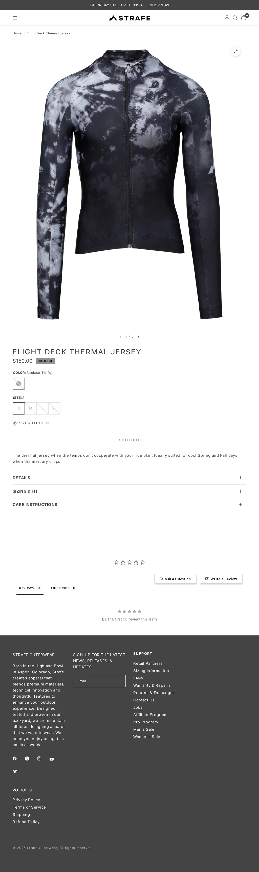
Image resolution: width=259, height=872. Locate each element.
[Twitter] (30, 758)
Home (17, 33)
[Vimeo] (18, 771)
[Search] (235, 18)
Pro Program (145, 722)
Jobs (138, 707)
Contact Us (144, 700)
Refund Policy (26, 821)
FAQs (138, 678)
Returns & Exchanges (154, 692)
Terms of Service (29, 807)
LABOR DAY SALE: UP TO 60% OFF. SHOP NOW (129, 5)
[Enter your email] (121, 681)
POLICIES (22, 790)
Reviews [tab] (26, 587)
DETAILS (21, 477)
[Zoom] (236, 51)
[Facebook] (18, 758)
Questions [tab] (60, 587)
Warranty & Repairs (151, 685)
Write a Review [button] (224, 579)
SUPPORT (143, 653)
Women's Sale (146, 736)
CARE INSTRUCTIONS (35, 504)
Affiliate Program (149, 714)
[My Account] (227, 18)
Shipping (21, 814)
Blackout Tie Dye (19, 384)
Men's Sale (144, 729)
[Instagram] (42, 758)
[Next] (138, 337)
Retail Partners (148, 663)
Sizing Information (151, 670)
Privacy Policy (26, 799)
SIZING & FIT (25, 491)
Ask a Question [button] (178, 579)
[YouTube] (55, 759)
